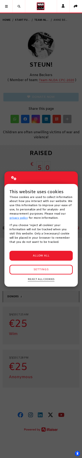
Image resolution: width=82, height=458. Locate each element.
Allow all (41, 255)
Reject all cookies (41, 279)
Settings (41, 269)
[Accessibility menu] (77, 453)
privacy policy (18, 218)
